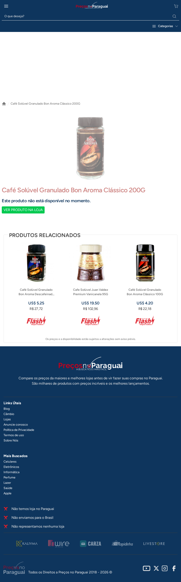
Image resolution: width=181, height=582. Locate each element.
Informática (11, 472)
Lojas (7, 419)
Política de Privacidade (19, 430)
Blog (7, 409)
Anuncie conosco (16, 424)
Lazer (7, 483)
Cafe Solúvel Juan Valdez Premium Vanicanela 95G (90, 292)
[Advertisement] (90, 68)
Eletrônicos (11, 467)
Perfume (9, 477)
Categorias (165, 26)
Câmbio (9, 414)
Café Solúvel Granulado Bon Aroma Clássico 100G (145, 292)
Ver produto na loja (23, 210)
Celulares (10, 461)
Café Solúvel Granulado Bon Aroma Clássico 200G (45, 104)
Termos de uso (14, 435)
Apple (7, 493)
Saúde (8, 488)
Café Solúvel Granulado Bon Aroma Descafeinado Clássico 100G (36, 292)
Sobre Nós (11, 440)
